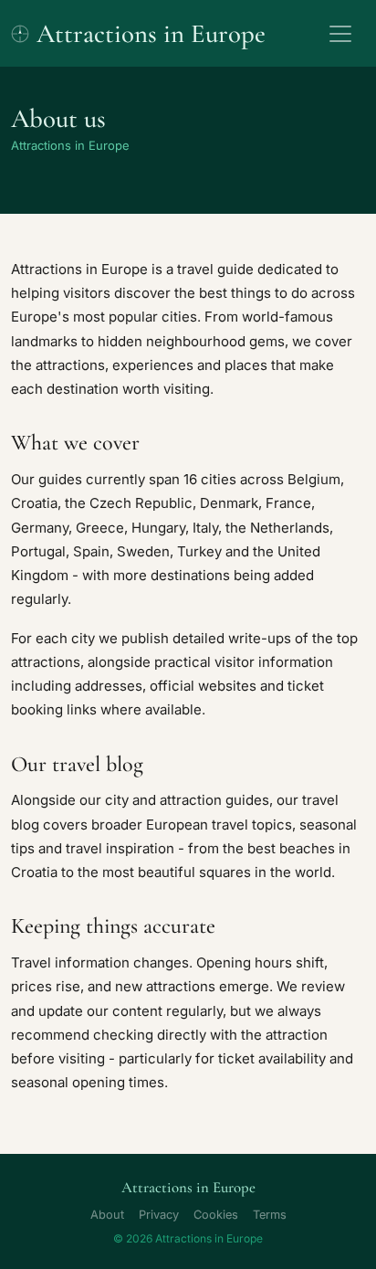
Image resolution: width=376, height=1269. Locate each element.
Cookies (215, 1214)
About (107, 1214)
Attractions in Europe (151, 33)
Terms (270, 1214)
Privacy (159, 1214)
